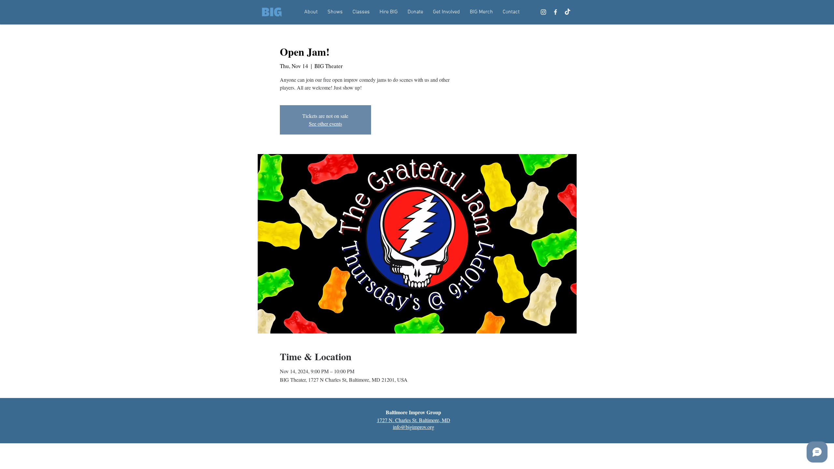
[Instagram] (543, 12)
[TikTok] (567, 12)
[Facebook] (555, 12)
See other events (325, 123)
